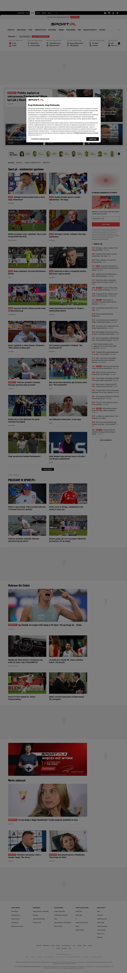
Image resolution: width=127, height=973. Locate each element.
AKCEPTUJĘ (92, 139)
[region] (63, 119)
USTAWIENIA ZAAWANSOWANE (40, 139)
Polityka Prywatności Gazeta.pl (83, 133)
